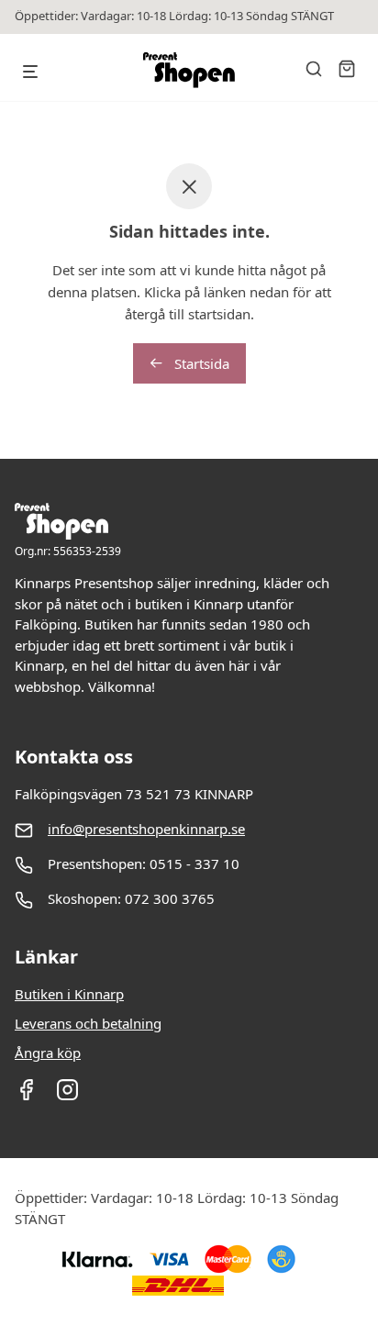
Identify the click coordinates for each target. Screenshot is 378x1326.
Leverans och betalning (88, 1023)
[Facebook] (26, 1095)
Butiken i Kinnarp (69, 994)
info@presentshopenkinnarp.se (146, 828)
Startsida (200, 363)
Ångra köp (48, 1052)
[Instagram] (67, 1095)
